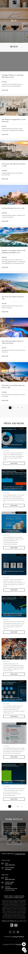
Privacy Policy (20, 944)
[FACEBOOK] (10, 932)
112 (18, 806)
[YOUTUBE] (17, 932)
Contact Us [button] (14, 842)
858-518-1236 (8, 869)
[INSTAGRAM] (14, 932)
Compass (15, 901)
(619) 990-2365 (8, 884)
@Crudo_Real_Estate (20, 921)
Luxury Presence (18, 936)
